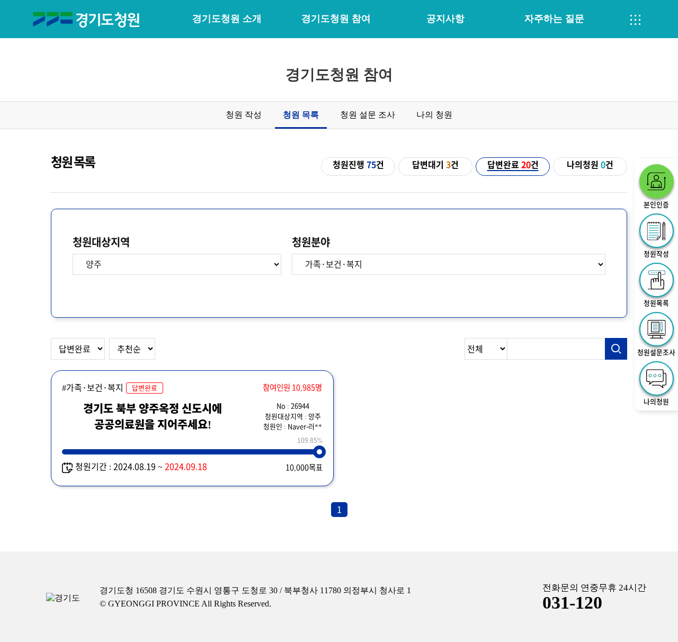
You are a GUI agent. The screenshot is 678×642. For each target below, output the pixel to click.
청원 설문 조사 (367, 114)
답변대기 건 (435, 164)
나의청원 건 (590, 164)
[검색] (616, 349)
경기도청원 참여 (336, 18)
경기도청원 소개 (227, 18)
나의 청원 (434, 114)
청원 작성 (244, 114)
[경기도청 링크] (63, 598)
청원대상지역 (101, 242)
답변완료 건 (513, 164)
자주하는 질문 (554, 18)
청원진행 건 (358, 164)
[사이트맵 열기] (635, 20)
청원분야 (311, 242)
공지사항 (445, 18)
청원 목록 (301, 114)
